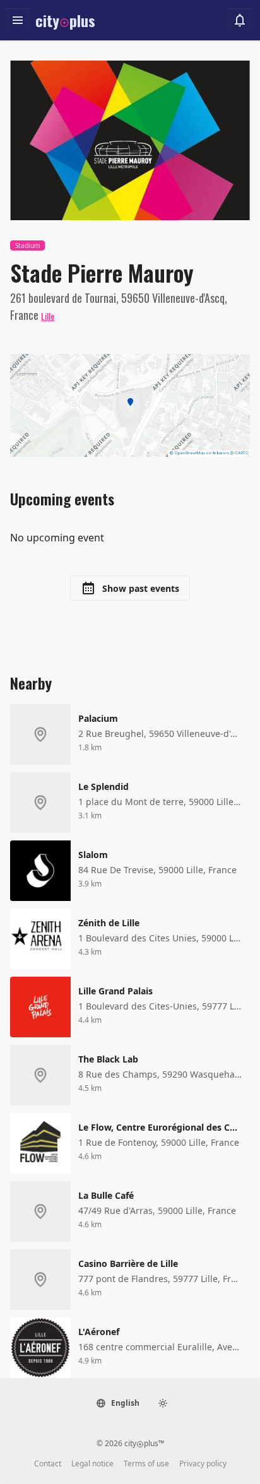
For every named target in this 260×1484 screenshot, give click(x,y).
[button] (118, 1403)
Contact (47, 1464)
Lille (47, 315)
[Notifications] (239, 20)
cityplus (65, 20)
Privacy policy (203, 1464)
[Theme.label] (163, 1403)
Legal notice (92, 1464)
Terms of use (146, 1464)
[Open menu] (17, 20)
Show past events (139, 588)
